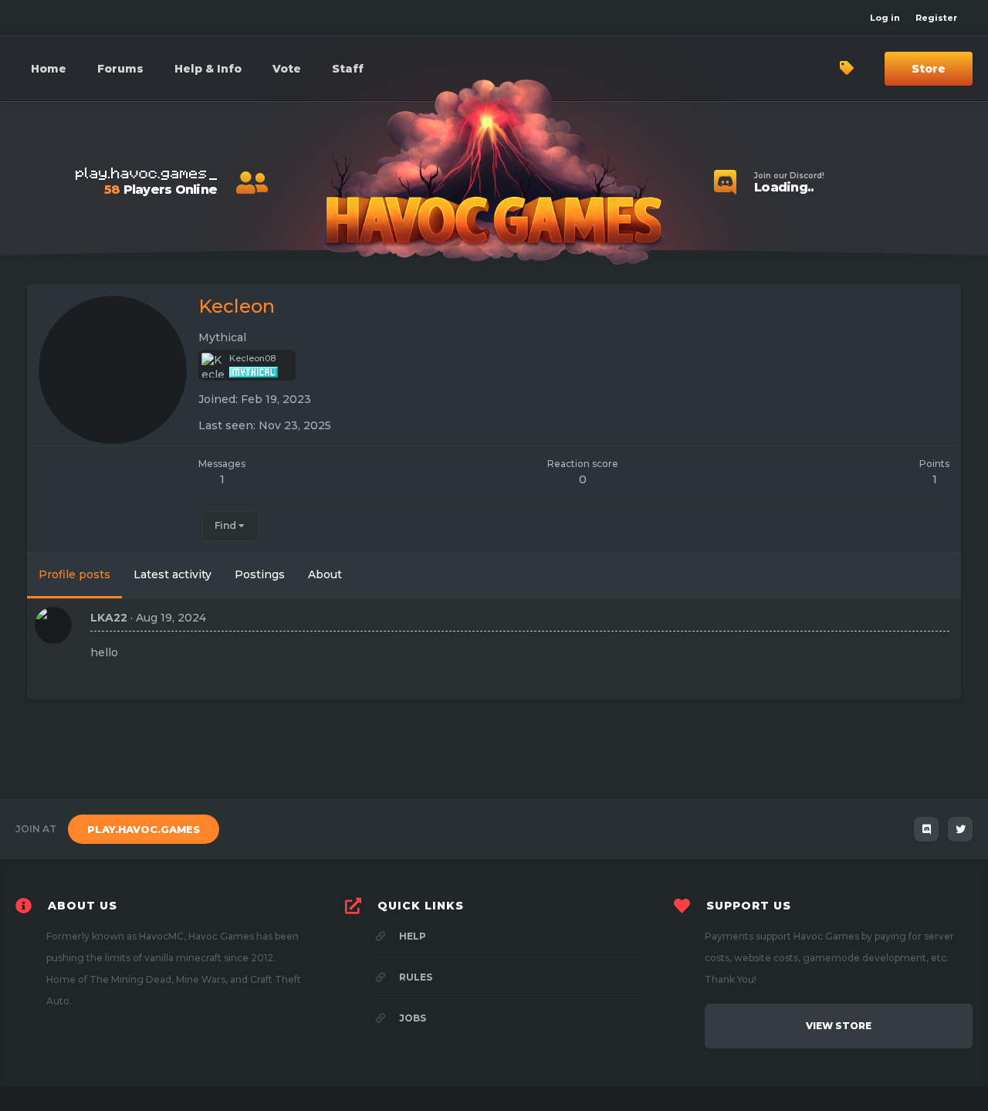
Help (411, 936)
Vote (286, 69)
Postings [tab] (260, 574)
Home (48, 69)
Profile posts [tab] (74, 574)
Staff (348, 69)
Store (929, 69)
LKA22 (108, 618)
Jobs (411, 1018)
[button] (208, 68)
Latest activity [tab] (172, 574)
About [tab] (325, 574)
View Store (838, 1025)
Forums (120, 69)
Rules (414, 977)
